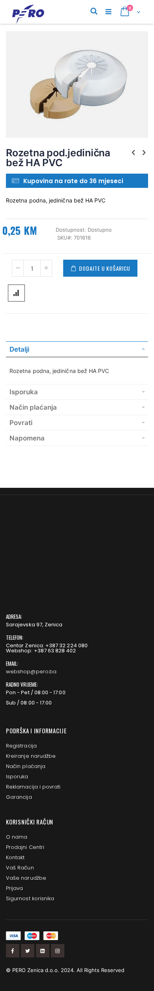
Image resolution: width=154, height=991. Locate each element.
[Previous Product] (133, 152)
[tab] (77, 349)
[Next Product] (143, 152)
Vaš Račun (20, 867)
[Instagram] (57, 950)
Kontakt (15, 857)
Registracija (21, 745)
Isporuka (17, 776)
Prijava (14, 888)
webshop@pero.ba (31, 671)
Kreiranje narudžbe (31, 756)
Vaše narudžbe (26, 878)
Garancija (19, 797)
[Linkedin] (42, 950)
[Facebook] (12, 950)
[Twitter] (27, 950)
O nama (16, 837)
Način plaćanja (25, 766)
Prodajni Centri (25, 847)
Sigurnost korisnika (30, 898)
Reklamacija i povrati (33, 787)
